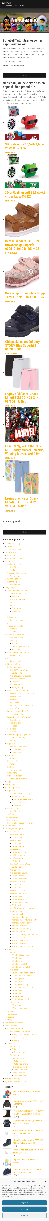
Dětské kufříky (15, 811)
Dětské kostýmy (16, 696)
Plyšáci (12, 764)
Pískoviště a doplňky (17, 679)
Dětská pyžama (17, 867)
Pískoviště (15, 682)
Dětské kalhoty (12, 555)
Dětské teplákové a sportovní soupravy (24, 908)
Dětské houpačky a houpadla (20, 676)
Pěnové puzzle (15, 576)
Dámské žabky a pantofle (21, 967)
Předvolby (24, 1215)
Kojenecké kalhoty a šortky (22, 923)
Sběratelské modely (17, 620)
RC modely (16, 649)
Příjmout (24, 1203)
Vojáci (9, 782)
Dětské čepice (17, 843)
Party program (12, 755)
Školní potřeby (12, 808)
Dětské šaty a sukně (17, 882)
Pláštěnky (15, 1040)
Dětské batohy (15, 567)
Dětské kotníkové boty (20, 984)
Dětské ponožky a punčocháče (21, 873)
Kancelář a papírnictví (13, 787)
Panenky (13, 740)
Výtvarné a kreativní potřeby (20, 793)
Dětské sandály (17, 990)
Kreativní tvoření (18, 796)
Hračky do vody (17, 688)
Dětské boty (14, 970)
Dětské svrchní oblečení (18, 893)
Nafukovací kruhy (20, 1061)
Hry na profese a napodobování (18, 691)
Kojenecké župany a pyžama (22, 946)
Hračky (7, 623)
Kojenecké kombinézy (20, 926)
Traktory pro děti (16, 770)
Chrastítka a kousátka (15, 626)
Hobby (7, 614)
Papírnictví (11, 743)
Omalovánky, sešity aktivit (19, 746)
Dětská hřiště (17, 673)
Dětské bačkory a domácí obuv (23, 973)
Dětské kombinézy (18, 899)
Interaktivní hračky (16, 714)
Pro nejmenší (12, 773)
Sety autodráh (17, 643)
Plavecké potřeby (11, 1014)
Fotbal (14, 1049)
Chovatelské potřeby (12, 544)
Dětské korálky (15, 720)
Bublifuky (13, 732)
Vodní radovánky (16, 685)
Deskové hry (16, 608)
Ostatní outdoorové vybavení (20, 1032)
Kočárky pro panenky (17, 738)
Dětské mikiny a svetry (18, 858)
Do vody (10, 658)
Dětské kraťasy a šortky (18, 855)
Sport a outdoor (11, 1026)
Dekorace (13, 758)
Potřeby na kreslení (19, 802)
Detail (13, 152)
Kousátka (13, 632)
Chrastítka (13, 629)
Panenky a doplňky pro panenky (19, 735)
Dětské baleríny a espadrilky (22, 976)
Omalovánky (16, 749)
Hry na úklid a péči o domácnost (21, 705)
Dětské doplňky (15, 840)
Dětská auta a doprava (15, 635)
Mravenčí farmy (15, 549)
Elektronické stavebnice (18, 779)
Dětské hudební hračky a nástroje (22, 693)
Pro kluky (10, 767)
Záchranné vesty (20, 1076)
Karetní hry (16, 611)
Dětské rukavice (18, 846)
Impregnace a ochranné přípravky (24, 1034)
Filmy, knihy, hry (10, 588)
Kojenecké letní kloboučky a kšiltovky (20, 823)
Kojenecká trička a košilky (21, 917)
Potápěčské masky (21, 1070)
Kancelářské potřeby (12, 814)
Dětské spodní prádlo (17, 890)
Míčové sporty (15, 1046)
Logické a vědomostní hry (19, 593)
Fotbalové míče (20, 1052)
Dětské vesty (17, 905)
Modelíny (15, 726)
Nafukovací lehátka (21, 1064)
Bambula (6, 2)
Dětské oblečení (11, 552)
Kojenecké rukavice (19, 937)
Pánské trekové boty (19, 1008)
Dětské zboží (9, 561)
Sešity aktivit (16, 752)
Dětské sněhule (17, 993)
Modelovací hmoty (16, 723)
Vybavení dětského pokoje (17, 573)
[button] (45, 1181)
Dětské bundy (17, 896)
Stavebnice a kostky (14, 776)
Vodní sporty (14, 1055)
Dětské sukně (17, 888)
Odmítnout (24, 1209)
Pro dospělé (9, 1017)
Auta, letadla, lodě (16, 638)
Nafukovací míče (16, 661)
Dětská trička (17, 838)
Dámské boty (14, 952)
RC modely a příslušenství (19, 646)
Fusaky (12, 570)
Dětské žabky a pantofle (21, 999)
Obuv (9, 949)
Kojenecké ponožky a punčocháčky (25, 934)
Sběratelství (11, 617)
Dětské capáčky (18, 979)
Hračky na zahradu (14, 667)
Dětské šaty (16, 885)
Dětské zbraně (15, 655)
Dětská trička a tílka (17, 835)
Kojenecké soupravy (19, 943)
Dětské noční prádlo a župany (20, 864)
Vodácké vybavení (18, 1073)
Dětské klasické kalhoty (20, 852)
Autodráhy (13, 641)
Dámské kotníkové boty (20, 955)
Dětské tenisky (17, 996)
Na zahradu (11, 729)
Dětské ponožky (18, 876)
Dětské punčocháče (19, 879)
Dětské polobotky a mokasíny (23, 987)
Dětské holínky (17, 982)
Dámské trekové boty (20, 964)
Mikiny (9, 1020)
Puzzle (12, 602)
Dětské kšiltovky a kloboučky (17, 558)
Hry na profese (15, 702)
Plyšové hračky (12, 761)
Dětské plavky (15, 870)
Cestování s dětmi (14, 564)
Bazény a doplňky (13, 582)
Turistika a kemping (17, 1037)
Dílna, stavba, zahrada (13, 579)
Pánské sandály (18, 1005)
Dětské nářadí (15, 699)
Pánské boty (14, 1002)
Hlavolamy (15, 596)
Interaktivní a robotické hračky (18, 711)
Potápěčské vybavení (20, 1067)
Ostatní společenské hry (18, 599)
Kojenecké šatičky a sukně (21, 940)
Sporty (9, 1043)
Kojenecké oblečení (12, 817)
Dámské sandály (18, 958)
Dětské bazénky (15, 585)
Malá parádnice (15, 708)
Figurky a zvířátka (13, 664)
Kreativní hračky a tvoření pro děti (19, 717)
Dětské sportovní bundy (20, 902)
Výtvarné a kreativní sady (23, 799)
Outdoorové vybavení (15, 1029)
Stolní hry (13, 605)
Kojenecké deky (13, 820)
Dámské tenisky (18, 961)
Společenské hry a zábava (17, 591)
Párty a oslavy (10, 1011)
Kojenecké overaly (18, 932)
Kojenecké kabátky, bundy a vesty (24, 920)
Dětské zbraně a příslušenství (18, 652)
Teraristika (11, 546)
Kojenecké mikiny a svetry (21, 929)
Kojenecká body (17, 914)
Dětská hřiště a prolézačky (19, 670)
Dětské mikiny (17, 861)
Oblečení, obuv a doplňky (14, 829)
